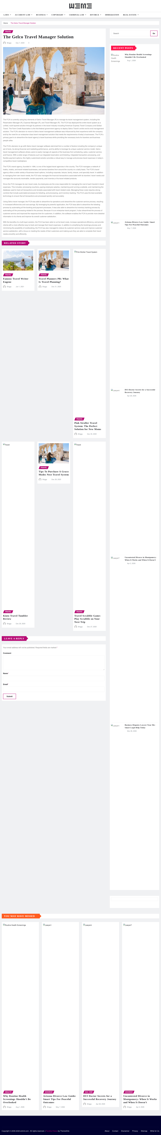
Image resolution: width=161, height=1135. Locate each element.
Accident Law (23, 15)
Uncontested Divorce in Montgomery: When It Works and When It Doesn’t (140, 1099)
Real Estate (130, 15)
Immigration (112, 15)
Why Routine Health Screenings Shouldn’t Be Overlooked (17, 1099)
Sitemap (144, 1131)
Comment (7, 653)
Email (5, 684)
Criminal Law (77, 15)
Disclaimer (125, 1131)
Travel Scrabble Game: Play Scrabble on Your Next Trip (87, 618)
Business (41, 15)
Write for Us (154, 1131)
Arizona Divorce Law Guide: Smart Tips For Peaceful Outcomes (59, 1099)
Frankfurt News (52, 1131)
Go (154, 33)
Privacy (135, 1131)
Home (5, 23)
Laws (7, 15)
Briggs (9, 43)
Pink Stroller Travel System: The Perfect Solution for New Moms (87, 426)
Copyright (57, 15)
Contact (115, 1131)
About (107, 1131)
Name (6, 673)
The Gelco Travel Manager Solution (23, 23)
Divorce (95, 15)
